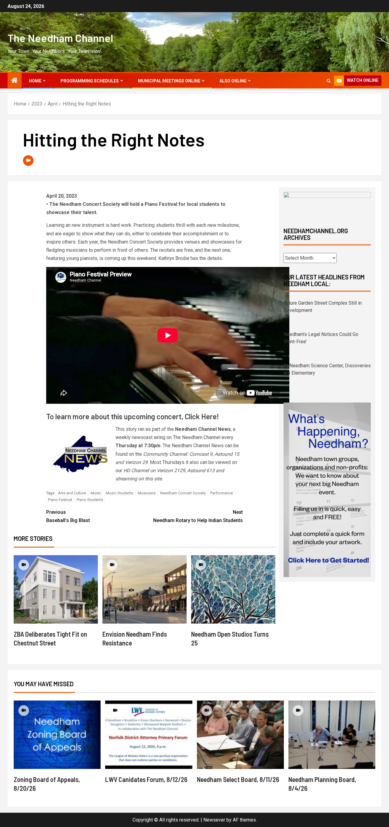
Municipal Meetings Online (169, 80)
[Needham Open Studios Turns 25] (233, 589)
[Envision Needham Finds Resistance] (144, 589)
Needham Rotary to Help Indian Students (198, 516)
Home (35, 80)
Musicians (147, 493)
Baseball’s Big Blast (68, 516)
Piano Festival (60, 499)
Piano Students (90, 499)
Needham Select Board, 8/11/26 (238, 779)
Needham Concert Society (183, 493)
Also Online (232, 80)
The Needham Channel (60, 37)
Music (96, 493)
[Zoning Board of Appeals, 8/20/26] (57, 735)
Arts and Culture (72, 493)
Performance (221, 493)
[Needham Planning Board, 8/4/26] (331, 735)
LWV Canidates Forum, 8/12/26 (146, 779)
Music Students (119, 493)
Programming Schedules (89, 80)
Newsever (214, 820)
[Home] (14, 81)
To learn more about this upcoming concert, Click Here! (132, 416)
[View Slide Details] (327, 204)
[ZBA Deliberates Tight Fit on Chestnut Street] (56, 589)
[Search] (328, 81)
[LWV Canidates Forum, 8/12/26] (148, 735)
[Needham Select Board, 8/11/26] (240, 735)
